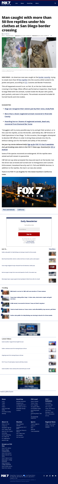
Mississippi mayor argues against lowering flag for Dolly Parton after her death (21, 279)
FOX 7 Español (34, 405)
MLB (32, 427)
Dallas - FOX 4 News (50, 424)
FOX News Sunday (6, 411)
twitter (47, 476)
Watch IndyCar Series (7, 458)
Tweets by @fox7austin (6, 391)
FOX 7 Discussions (49, 414)
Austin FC (33, 426)
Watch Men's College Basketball (7, 460)
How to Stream (34, 401)
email (55, 476)
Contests (18, 410)
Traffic (3, 403)
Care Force (48, 410)
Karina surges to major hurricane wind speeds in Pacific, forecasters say (19, 272)
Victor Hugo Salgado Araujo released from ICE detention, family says (18, 265)
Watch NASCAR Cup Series (7, 455)
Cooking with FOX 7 (21, 405)
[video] (52, 343)
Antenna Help (5, 440)
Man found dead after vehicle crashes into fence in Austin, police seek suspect (20, 259)
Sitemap (4, 413)
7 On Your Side (49, 405)
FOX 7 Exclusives (48, 400)
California (21, 210)
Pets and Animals (10, 35)
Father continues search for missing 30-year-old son (14, 348)
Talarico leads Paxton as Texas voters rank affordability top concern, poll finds (33, 309)
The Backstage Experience (34, 417)
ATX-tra (47, 415)
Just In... (4, 249)
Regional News (50, 422)
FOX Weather (19, 435)
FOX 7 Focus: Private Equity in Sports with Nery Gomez (15, 362)
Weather (19, 422)
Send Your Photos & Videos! (21, 431)
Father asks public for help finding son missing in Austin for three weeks (19, 252)
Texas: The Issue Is (50, 408)
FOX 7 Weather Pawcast (20, 424)
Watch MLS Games (6, 468)
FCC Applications (6, 438)
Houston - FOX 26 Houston (49, 426)
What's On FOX (5, 424)
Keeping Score (19, 403)
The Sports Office (35, 406)
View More (52, 249)
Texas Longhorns (35, 424)
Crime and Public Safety (6, 409)
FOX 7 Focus (48, 406)
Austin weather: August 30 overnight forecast (12, 341)
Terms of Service (30, 242)
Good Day (19, 399)
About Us (5, 422)
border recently (44, 77)
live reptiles (23, 80)
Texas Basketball (35, 431)
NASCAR (33, 429)
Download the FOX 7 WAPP (21, 427)
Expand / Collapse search (55, 3)
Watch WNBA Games (7, 466)
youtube (53, 476)
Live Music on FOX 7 (21, 406)
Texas (3, 405)
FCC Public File (5, 436)
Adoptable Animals (20, 408)
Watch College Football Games (6, 450)
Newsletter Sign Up (6, 427)
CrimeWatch (48, 403)
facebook (44, 476)
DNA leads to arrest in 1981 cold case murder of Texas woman (28, 291)
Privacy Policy (30, 241)
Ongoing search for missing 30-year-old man (12, 355)
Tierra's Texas (34, 403)
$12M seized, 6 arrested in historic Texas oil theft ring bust (27, 303)
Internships (4, 433)
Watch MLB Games (6, 453)
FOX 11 (3, 35)
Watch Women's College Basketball (6, 463)
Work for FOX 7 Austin (7, 431)
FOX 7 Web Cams (20, 433)
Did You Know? (20, 437)
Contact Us (4, 426)
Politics (3, 406)
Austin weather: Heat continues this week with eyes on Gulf (16, 368)
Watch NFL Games (6, 448)
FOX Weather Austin (36, 408)
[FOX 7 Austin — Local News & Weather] (7, 3)
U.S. (26, 83)
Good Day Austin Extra (35, 411)
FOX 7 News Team (6, 429)
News (4, 399)
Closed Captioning (6, 435)
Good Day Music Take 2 (36, 414)
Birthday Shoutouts (21, 401)
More (37, 3)
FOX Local (34, 399)
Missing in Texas (49, 412)
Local (3, 401)
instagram (50, 476)
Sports (33, 422)
